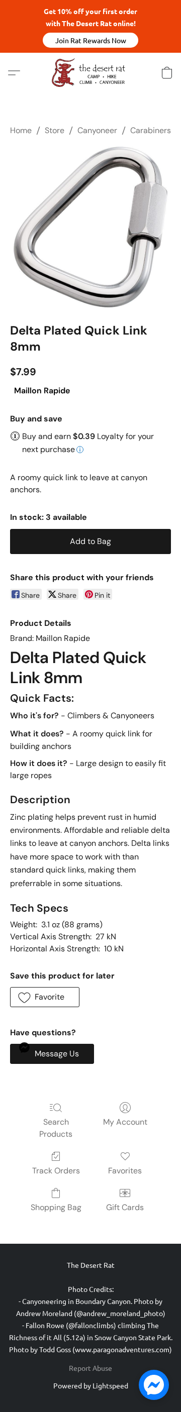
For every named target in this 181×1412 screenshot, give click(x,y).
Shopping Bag (56, 1207)
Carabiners (150, 130)
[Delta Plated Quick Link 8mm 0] (90, 227)
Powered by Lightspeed (90, 1385)
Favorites (125, 1170)
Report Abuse (90, 1367)
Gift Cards (125, 1207)
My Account (125, 1122)
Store (54, 130)
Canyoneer (97, 130)
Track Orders (56, 1170)
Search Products (55, 1128)
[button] (90, 40)
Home (21, 130)
